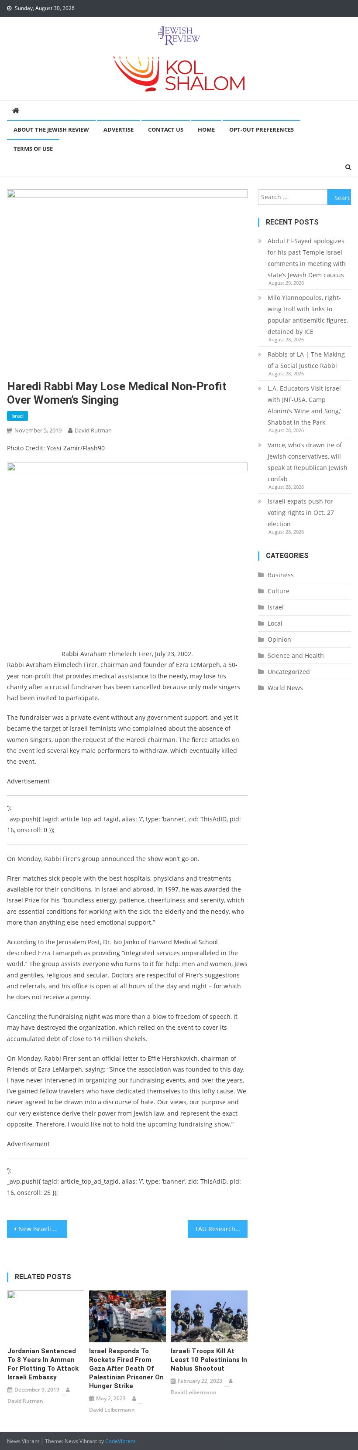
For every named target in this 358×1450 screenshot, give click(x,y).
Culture (278, 591)
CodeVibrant (120, 1441)
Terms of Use (33, 149)
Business (281, 575)
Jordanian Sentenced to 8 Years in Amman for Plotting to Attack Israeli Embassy (43, 1364)
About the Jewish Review (51, 129)
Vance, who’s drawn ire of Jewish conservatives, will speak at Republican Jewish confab (308, 462)
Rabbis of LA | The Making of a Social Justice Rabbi (306, 360)
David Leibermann (112, 1409)
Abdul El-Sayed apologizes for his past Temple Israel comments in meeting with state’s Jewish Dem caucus (307, 258)
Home (206, 129)
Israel (17, 415)
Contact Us (165, 129)
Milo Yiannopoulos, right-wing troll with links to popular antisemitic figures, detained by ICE (308, 314)
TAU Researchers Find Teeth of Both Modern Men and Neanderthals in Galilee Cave (221, 1229)
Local (275, 623)
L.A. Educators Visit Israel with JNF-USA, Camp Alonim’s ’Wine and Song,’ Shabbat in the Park (304, 405)
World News (285, 688)
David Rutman (93, 430)
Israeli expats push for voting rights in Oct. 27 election (301, 512)
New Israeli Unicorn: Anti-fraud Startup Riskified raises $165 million (42, 1229)
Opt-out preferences (261, 129)
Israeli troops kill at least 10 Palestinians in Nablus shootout (209, 1359)
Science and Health (296, 655)
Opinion (279, 639)
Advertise (118, 129)
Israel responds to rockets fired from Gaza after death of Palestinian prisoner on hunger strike (126, 1368)
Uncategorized (289, 671)
